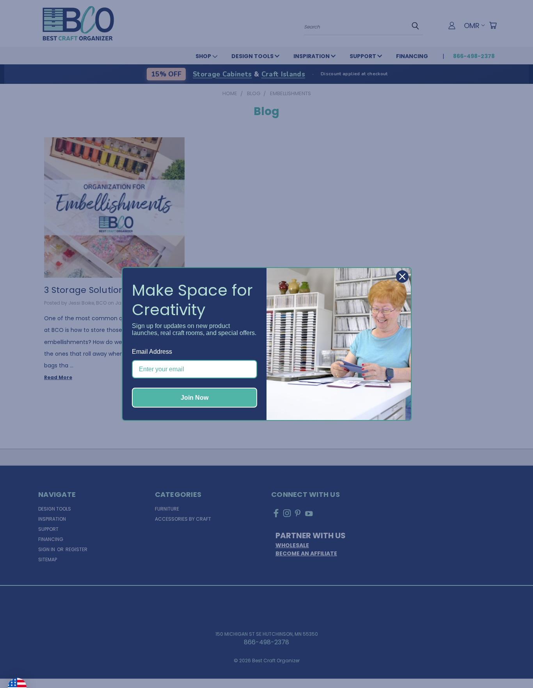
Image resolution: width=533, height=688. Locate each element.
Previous (511, 663)
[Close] (402, 276)
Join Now (194, 397)
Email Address (152, 351)
